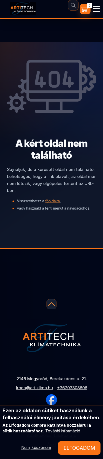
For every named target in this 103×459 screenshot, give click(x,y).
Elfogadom (79, 448)
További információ (62, 430)
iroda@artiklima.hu (34, 387)
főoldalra (52, 201)
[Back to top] (51, 304)
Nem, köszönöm (36, 447)
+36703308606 (72, 387)
